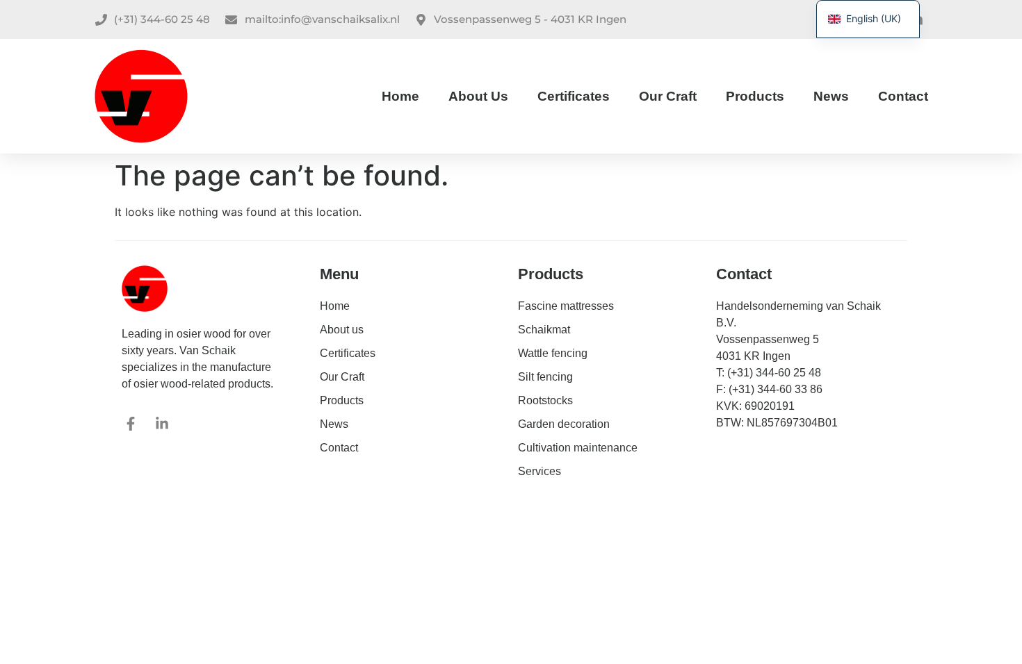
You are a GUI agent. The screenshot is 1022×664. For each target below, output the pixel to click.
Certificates (573, 96)
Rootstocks (545, 400)
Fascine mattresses (566, 306)
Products (755, 96)
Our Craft (668, 96)
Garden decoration (564, 424)
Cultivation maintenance (578, 448)
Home (400, 96)
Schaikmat (544, 329)
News (831, 96)
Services (539, 471)
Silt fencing (545, 377)
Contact (903, 96)
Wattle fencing (552, 353)
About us (478, 96)
